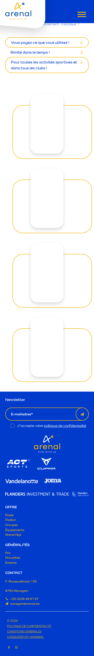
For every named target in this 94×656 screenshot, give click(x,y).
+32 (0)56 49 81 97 (24, 599)
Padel (9, 515)
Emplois (11, 562)
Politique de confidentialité (29, 626)
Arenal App (13, 534)
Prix (8, 553)
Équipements (14, 530)
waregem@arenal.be (25, 603)
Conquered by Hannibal (25, 637)
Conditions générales (24, 631)
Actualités (12, 557)
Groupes (11, 525)
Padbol (10, 520)
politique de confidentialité (65, 426)
